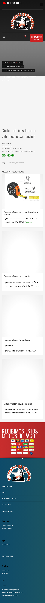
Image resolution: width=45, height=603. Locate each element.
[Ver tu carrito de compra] (26, 37)
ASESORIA (36, 38)
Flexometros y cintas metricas (16, 163)
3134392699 (8, 155)
